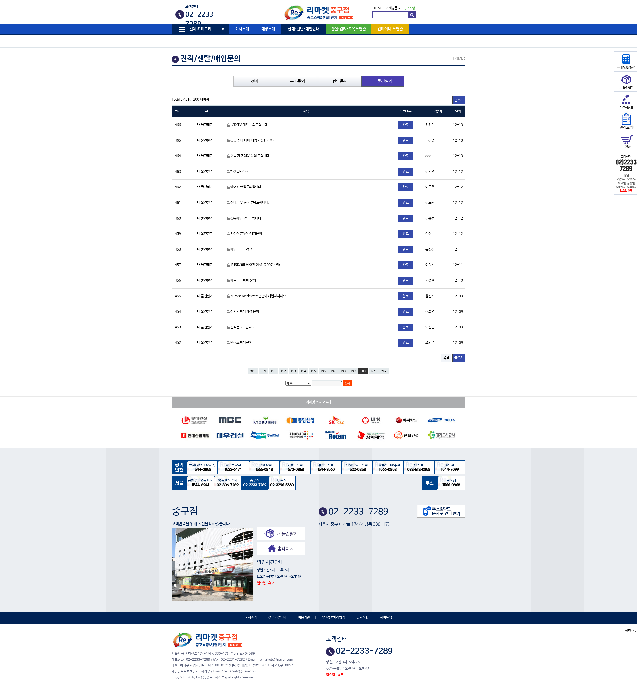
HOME (377, 8)
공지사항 (363, 617)
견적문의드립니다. (242, 327)
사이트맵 (386, 617)
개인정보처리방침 (333, 617)
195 (313, 371)
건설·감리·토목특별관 (348, 29)
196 (323, 371)
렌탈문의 (339, 81)
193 (293, 371)
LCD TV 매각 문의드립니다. (249, 125)
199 (353, 371)
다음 (374, 371)
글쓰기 (458, 100)
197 (333, 371)
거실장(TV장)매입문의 (246, 234)
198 (343, 371)
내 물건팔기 (382, 81)
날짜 (457, 111)
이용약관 (304, 617)
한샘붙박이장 (239, 172)
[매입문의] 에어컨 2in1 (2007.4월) (255, 265)
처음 (253, 371)
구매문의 (297, 81)
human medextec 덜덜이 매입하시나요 (258, 296)
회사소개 (242, 29)
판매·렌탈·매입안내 (303, 29)
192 (283, 371)
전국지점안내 (277, 617)
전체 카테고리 (200, 29)
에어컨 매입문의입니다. (246, 187)
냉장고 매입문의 (241, 343)
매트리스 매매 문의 (243, 280)
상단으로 (631, 631)
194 (303, 371)
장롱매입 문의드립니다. (246, 218)
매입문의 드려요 (241, 249)
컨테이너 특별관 (390, 29)
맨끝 (384, 371)
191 (273, 371)
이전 (263, 371)
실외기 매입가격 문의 (244, 312)
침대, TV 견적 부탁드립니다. (249, 203)
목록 (446, 358)
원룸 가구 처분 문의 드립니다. (250, 156)
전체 (255, 81)
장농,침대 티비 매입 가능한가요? (252, 140)
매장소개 (268, 29)
